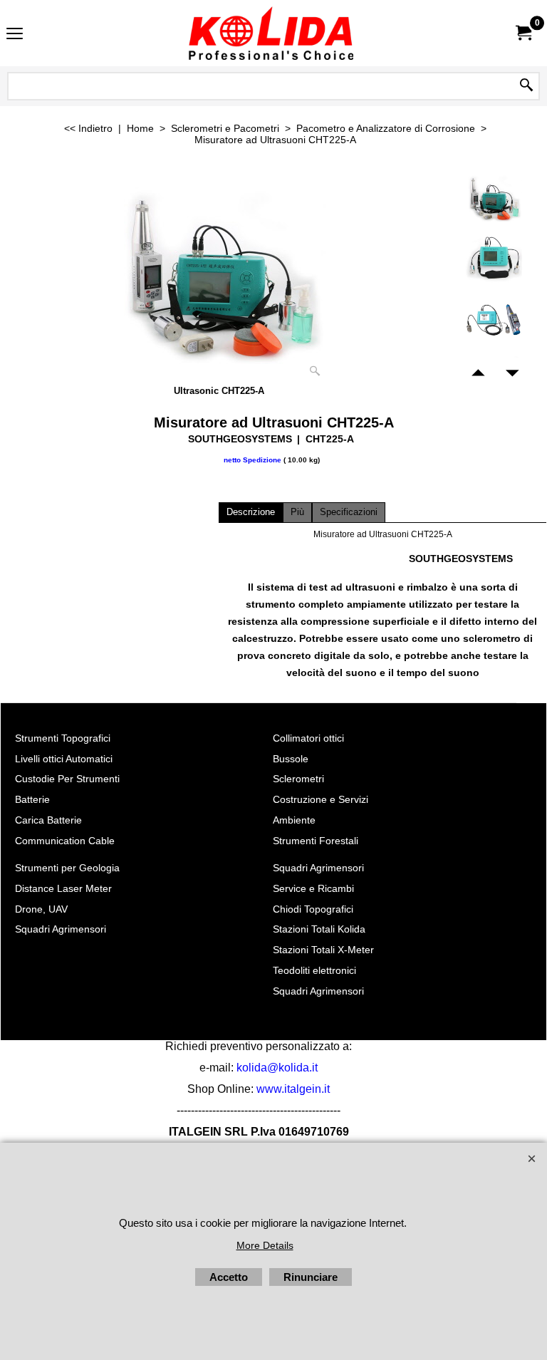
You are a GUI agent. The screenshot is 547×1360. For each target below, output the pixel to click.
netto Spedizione (252, 460)
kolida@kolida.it (277, 1067)
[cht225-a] (494, 319)
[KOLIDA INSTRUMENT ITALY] (270, 33)
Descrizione (250, 512)
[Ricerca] (526, 86)
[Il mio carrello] (522, 33)
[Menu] (14, 34)
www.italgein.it (293, 1089)
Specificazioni (348, 512)
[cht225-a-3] (494, 259)
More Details (264, 1245)
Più (297, 512)
